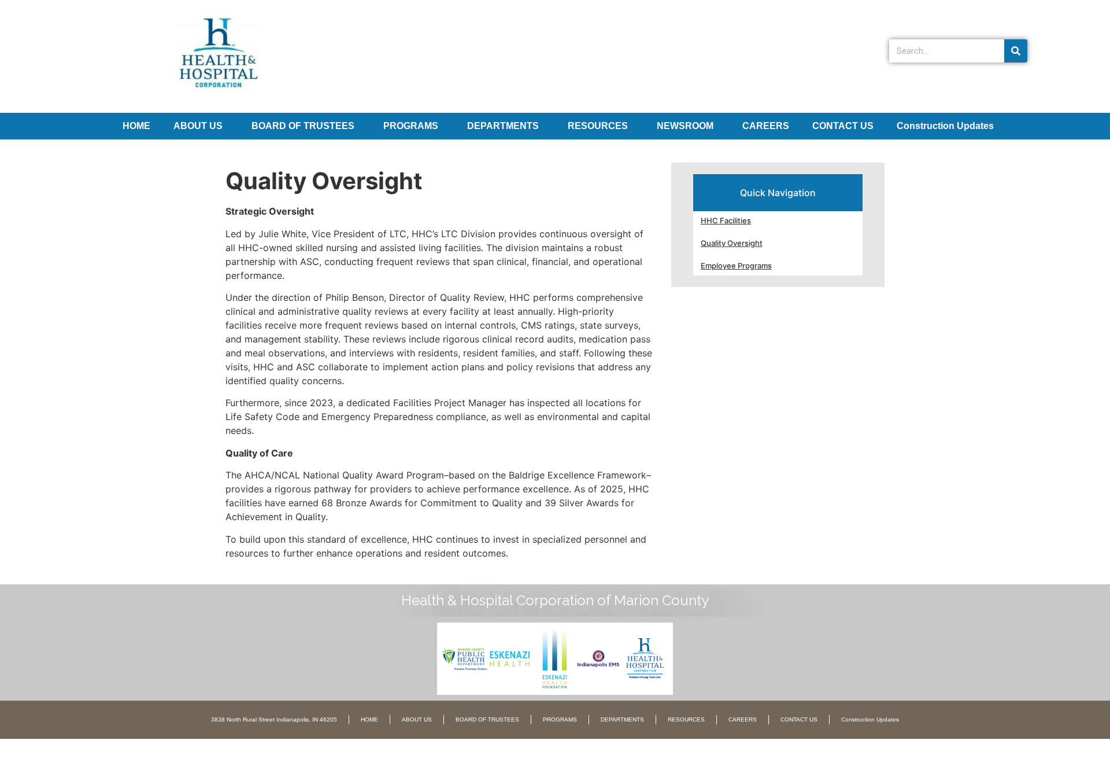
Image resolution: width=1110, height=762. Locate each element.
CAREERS (765, 126)
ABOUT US (198, 126)
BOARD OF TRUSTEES (302, 126)
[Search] (1015, 50)
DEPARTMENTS (503, 126)
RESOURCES (598, 126)
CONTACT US (843, 126)
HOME (136, 126)
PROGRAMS (410, 126)
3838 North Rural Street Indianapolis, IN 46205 (274, 719)
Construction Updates (945, 126)
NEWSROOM (685, 126)
